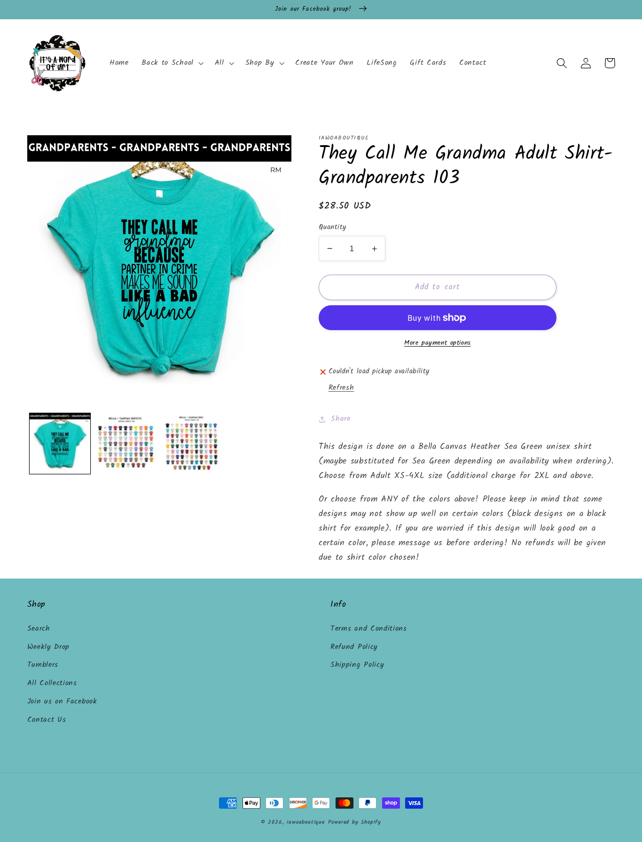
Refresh (341, 388)
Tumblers (43, 665)
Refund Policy (354, 647)
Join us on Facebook (62, 701)
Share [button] (340, 419)
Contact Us (46, 720)
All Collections (52, 683)
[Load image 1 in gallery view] (60, 443)
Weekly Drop (48, 647)
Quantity (332, 227)
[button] (171, 63)
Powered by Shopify (355, 822)
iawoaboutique (305, 822)
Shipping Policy (357, 665)
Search (38, 629)
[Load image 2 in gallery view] (125, 443)
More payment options (437, 343)
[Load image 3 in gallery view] (192, 443)
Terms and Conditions (368, 629)
